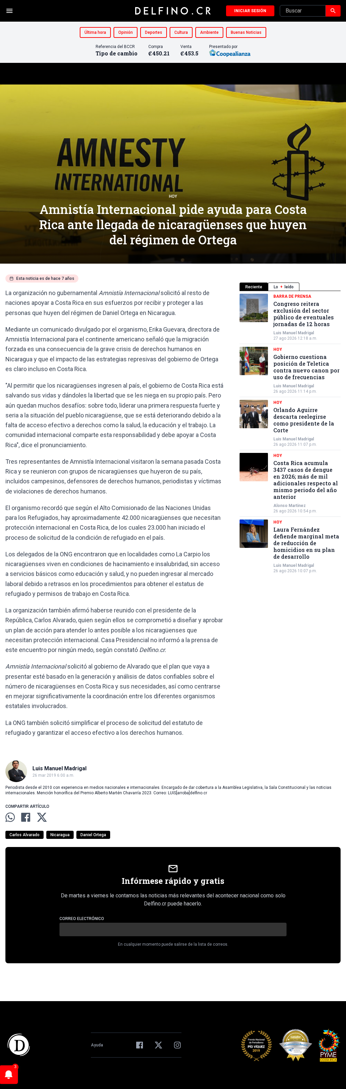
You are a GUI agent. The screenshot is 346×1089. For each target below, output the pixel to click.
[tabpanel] (290, 434)
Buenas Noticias (246, 32)
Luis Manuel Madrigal (293, 333)
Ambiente (209, 32)
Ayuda (97, 1045)
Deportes (153, 32)
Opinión (125, 32)
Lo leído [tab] (284, 287)
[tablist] (290, 287)
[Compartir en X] (41, 817)
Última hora (95, 32)
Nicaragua (60, 834)
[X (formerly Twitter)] (158, 1045)
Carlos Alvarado (24, 834)
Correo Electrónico (81, 918)
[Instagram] (177, 1045)
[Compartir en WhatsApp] (10, 817)
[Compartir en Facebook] (25, 817)
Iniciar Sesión (250, 10)
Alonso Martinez (289, 505)
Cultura (181, 32)
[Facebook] (139, 1045)
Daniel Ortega (93, 834)
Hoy (173, 196)
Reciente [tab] (253, 287)
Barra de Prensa (292, 296)
